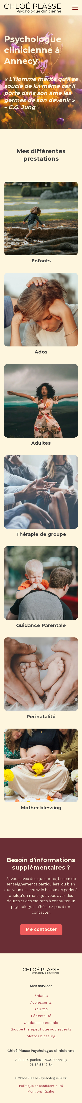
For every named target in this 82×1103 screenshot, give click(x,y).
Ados (41, 352)
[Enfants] (41, 218)
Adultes (41, 443)
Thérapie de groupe (41, 534)
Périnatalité (41, 716)
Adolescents (41, 1002)
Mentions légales (41, 1091)
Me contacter (41, 929)
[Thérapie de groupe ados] (41, 492)
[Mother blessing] (41, 765)
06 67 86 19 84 (41, 1064)
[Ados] (41, 309)
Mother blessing (41, 807)
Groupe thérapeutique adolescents (41, 1029)
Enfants (41, 260)
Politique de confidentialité (41, 1086)
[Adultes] (41, 401)
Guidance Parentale (41, 625)
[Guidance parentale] (41, 583)
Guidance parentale (41, 1022)
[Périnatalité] (41, 674)
